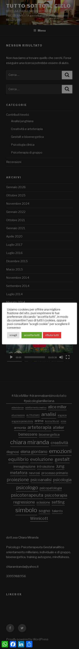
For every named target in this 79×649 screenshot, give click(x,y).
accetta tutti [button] (32, 335)
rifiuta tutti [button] (52, 335)
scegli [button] (13, 335)
